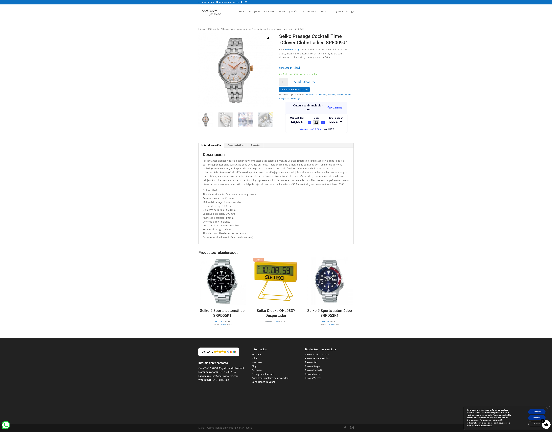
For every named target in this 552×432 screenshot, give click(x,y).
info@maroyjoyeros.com (225, 376)
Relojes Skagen (313, 366)
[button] (268, 38)
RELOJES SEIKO (213, 28)
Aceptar (536, 411)
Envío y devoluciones (263, 374)
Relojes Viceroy (313, 378)
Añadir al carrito (304, 81)
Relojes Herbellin (314, 370)
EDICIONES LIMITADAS (274, 12)
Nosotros (257, 362)
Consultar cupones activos (294, 89)
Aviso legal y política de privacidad (270, 378)
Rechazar (537, 417)
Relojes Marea (312, 374)
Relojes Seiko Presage (233, 28)
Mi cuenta (257, 354)
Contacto (257, 370)
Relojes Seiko (312, 362)
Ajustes (536, 423)
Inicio (201, 28)
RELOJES (253, 12)
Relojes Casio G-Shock (317, 354)
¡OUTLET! (340, 12)
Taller (255, 358)
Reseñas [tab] (255, 145)
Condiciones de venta (263, 381)
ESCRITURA (308, 12)
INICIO (242, 12)
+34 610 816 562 (220, 379)
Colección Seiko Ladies (315, 94)
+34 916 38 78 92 (207, 2)
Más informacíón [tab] (211, 145)
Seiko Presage (292, 49)
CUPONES (223, 324)
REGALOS (325, 12)
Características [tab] (236, 145)
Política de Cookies (483, 425)
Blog (254, 366)
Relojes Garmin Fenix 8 (317, 358)
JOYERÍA (293, 12)
